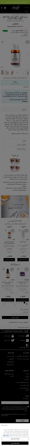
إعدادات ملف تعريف (15, 438)
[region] (15, 434)
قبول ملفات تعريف (15, 443)
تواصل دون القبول (4, 425)
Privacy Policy (6, 435)
